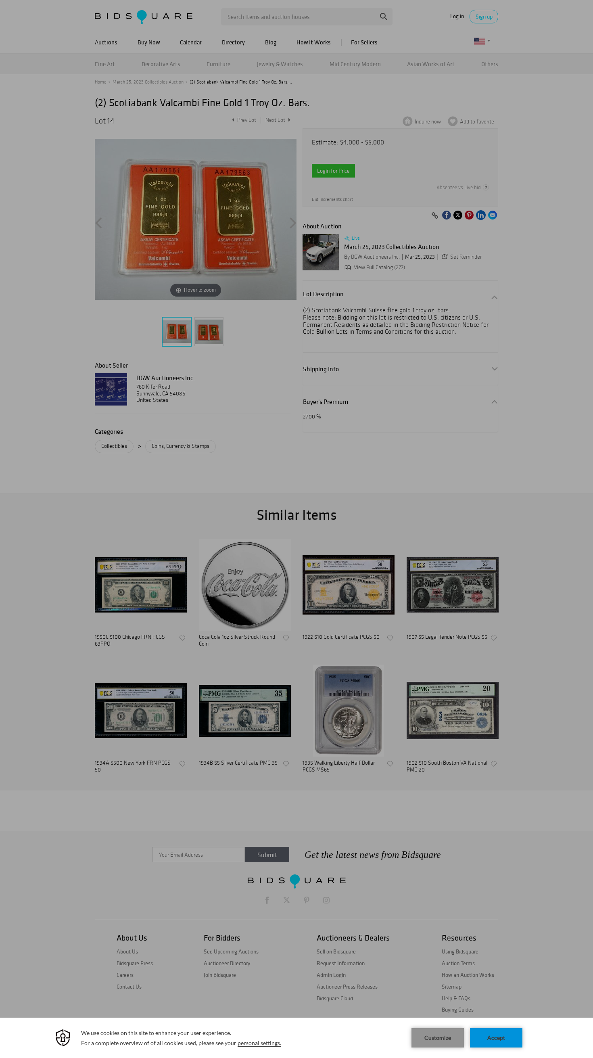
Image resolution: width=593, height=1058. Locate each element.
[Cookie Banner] (296, 1038)
